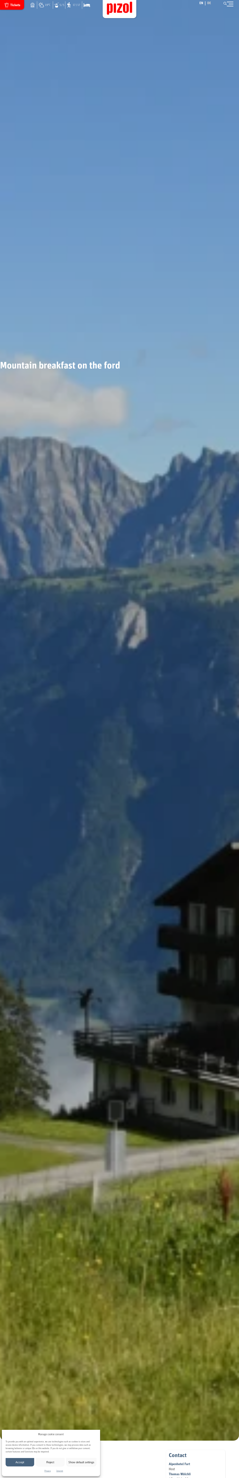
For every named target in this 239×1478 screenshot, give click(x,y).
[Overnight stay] (86, 5)
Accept (19, 1462)
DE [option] (209, 3)
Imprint (59, 1471)
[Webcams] (33, 5)
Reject (50, 1462)
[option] (209, 3)
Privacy (47, 1471)
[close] (230, 4)
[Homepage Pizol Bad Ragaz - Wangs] (119, 9)
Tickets (15, 5)
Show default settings (81, 1462)
